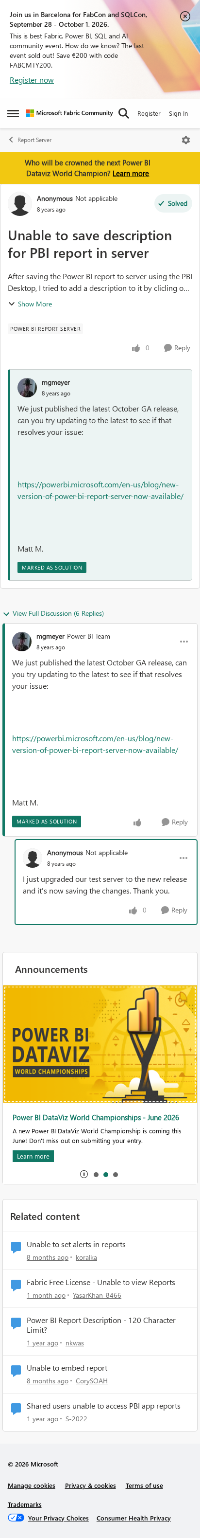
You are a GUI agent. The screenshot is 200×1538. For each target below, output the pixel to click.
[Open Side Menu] (13, 113)
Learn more (131, 173)
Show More (35, 303)
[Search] (124, 113)
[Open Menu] (186, 140)
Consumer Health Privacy (134, 1518)
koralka (86, 1257)
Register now (32, 79)
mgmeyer (56, 382)
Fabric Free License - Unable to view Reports (101, 1282)
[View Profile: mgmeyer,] (27, 387)
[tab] (95, 1174)
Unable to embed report (67, 1368)
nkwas (75, 1342)
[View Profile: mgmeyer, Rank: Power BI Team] (22, 641)
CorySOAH (92, 1380)
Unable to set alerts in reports (76, 1244)
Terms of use (144, 1485)
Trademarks (25, 1504)
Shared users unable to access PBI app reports (104, 1406)
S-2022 (76, 1418)
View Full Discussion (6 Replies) (58, 613)
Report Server (34, 139)
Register (149, 113)
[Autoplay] (84, 1174)
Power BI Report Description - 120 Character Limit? (101, 1325)
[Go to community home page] (69, 113)
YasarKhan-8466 (97, 1295)
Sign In (178, 113)
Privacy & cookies (90, 1485)
